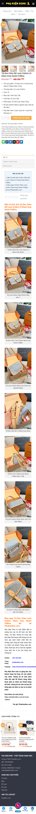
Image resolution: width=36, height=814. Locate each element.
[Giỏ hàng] (33, 3)
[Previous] (4, 41)
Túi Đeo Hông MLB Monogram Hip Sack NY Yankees (26, 739)
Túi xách (21, 14)
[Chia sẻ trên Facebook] (7, 142)
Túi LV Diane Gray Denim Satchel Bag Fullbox (14, 135)
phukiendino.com (17, 662)
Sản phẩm (18, 11)
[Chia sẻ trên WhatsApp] (3, 142)
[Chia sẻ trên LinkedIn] (21, 142)
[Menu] (3, 3)
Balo (3, 781)
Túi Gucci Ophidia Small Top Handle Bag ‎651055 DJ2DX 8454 (9, 739)
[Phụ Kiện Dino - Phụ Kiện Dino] (18, 3)
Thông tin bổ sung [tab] (10, 161)
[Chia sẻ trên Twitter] (10, 142)
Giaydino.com (6, 798)
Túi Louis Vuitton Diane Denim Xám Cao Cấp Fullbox (18, 133)
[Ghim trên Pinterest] (17, 142)
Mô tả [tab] (5, 157)
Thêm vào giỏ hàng (21, 118)
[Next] (31, 41)
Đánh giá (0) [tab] (7, 166)
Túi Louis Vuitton (12, 123)
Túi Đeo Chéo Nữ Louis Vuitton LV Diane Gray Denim (19, 127)
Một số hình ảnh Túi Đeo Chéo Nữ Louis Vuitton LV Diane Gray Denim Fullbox (18, 180)
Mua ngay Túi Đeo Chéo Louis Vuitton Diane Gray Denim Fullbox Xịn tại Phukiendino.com (17, 187)
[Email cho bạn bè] (14, 142)
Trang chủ (7, 11)
